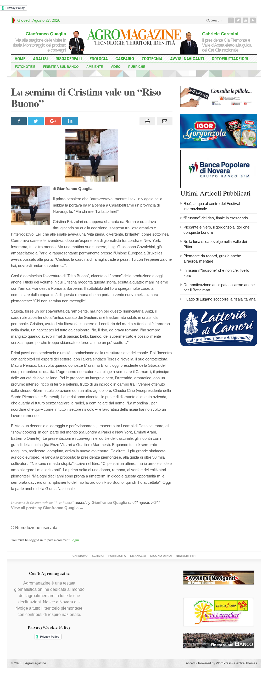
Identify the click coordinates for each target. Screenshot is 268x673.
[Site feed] (253, 20)
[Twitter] (238, 20)
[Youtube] (246, 20)
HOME (20, 58)
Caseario (124, 58)
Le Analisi (138, 555)
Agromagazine (34, 663)
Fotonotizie (25, 67)
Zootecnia (152, 58)
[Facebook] (231, 20)
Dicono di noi (161, 555)
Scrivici (98, 555)
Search (215, 20)
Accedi (191, 663)
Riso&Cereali (68, 58)
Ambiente (94, 67)
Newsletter (186, 555)
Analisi (40, 58)
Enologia (99, 58)
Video (115, 67)
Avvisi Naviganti (187, 58)
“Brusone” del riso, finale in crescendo (215, 218)
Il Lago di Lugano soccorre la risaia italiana (219, 299)
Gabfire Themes (245, 663)
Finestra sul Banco (61, 67)
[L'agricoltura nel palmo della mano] (134, 37)
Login (74, 539)
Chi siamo (80, 555)
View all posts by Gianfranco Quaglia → (47, 507)
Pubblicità (117, 555)
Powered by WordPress (215, 663)
